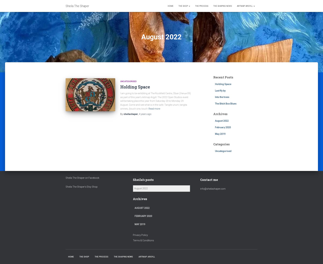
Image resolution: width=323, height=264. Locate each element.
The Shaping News (222, 6)
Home (170, 6)
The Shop (183, 6)
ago (145, 114)
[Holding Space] (90, 94)
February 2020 (223, 127)
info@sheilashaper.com (213, 188)
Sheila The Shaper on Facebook (82, 178)
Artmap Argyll (245, 6)
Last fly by (220, 90)
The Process (201, 6)
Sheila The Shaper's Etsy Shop (82, 186)
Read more (154, 108)
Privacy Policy (140, 235)
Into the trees (222, 97)
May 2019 (220, 134)
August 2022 (222, 120)
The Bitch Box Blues (226, 103)
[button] (189, 6)
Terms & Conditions (143, 240)
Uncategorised (128, 81)
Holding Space (135, 87)
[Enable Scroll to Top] (316, 257)
